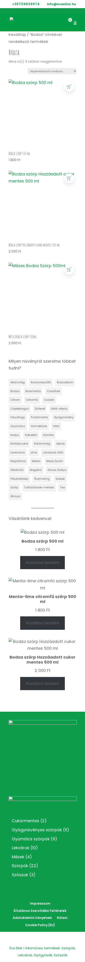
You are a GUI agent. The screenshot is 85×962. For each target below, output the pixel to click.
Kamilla (48, 435)
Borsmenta (33, 391)
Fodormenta (39, 417)
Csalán (49, 400)
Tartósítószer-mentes (39, 487)
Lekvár (60, 443)
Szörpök (20, 866)
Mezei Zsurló (54, 461)
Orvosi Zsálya (57, 470)
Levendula (17, 452)
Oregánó (35, 470)
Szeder (60, 479)
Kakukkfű (31, 435)
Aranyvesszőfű (41, 382)
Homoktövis (39, 426)
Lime (34, 452)
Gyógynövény (63, 417)
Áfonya (15, 496)
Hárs (56, 426)
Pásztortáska (19, 479)
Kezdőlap (17, 34)
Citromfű (32, 400)
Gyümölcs (17, 426)
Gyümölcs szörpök (31, 839)
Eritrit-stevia (59, 409)
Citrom (15, 400)
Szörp (14, 487)
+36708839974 (26, 4)
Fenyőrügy (17, 417)
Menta (36, 461)
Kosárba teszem (42, 562)
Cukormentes (25, 821)
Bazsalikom (65, 382)
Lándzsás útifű (53, 452)
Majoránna (18, 461)
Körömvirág (42, 443)
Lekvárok (20, 848)
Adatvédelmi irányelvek (32, 917)
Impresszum (40, 903)
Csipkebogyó (19, 409)
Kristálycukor (19, 443)
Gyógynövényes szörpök (37, 830)
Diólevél (40, 409)
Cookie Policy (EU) (40, 925)
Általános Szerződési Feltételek (40, 910)
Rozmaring (42, 479)
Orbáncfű (17, 470)
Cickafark (53, 391)
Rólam (62, 917)
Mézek (18, 857)
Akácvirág (17, 382)
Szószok (20, 875)
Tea (62, 487)
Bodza (14, 391)
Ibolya (14, 435)
